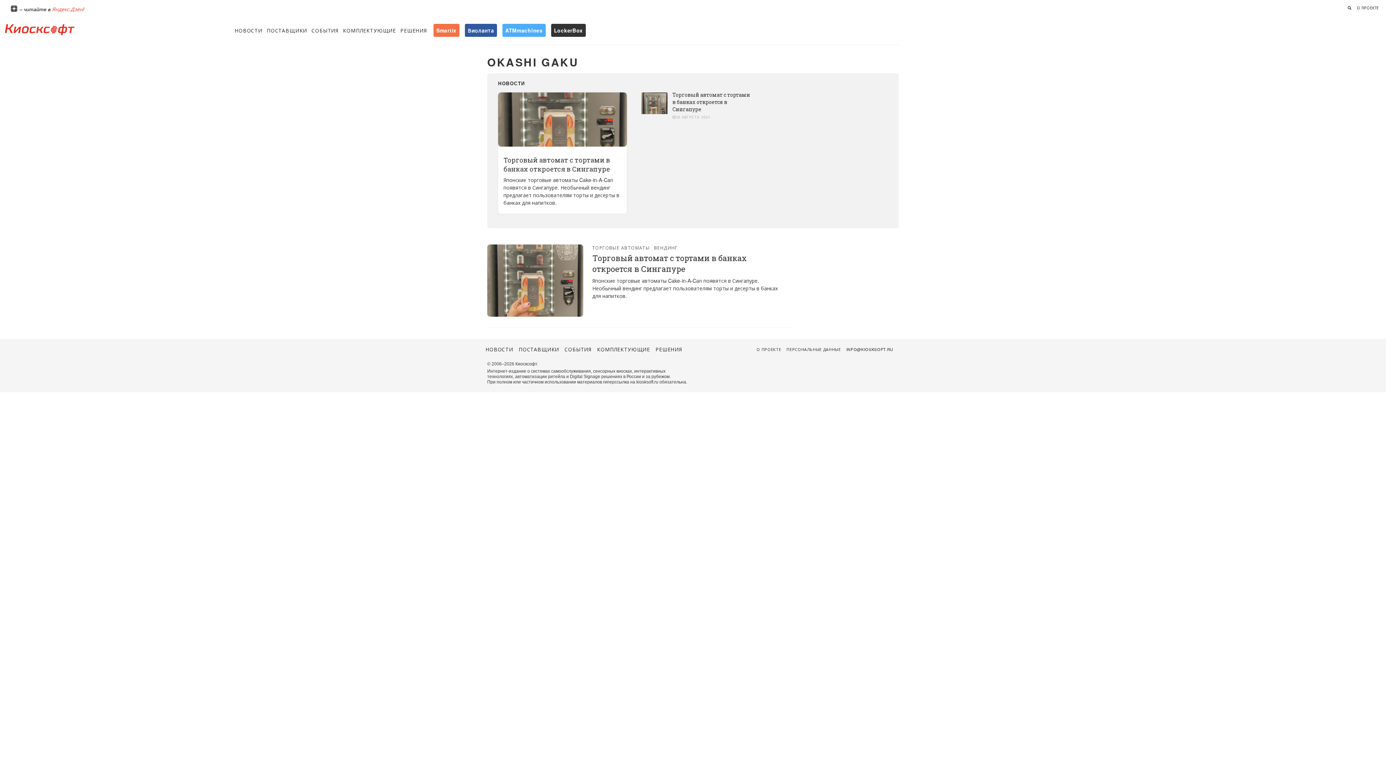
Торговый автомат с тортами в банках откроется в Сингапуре (557, 164)
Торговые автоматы (621, 247)
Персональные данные (813, 349)
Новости (248, 30)
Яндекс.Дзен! (68, 9)
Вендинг (666, 247)
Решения (413, 30)
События (325, 30)
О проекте (1368, 7)
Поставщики (287, 30)
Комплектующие (369, 30)
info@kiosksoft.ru (869, 349)
